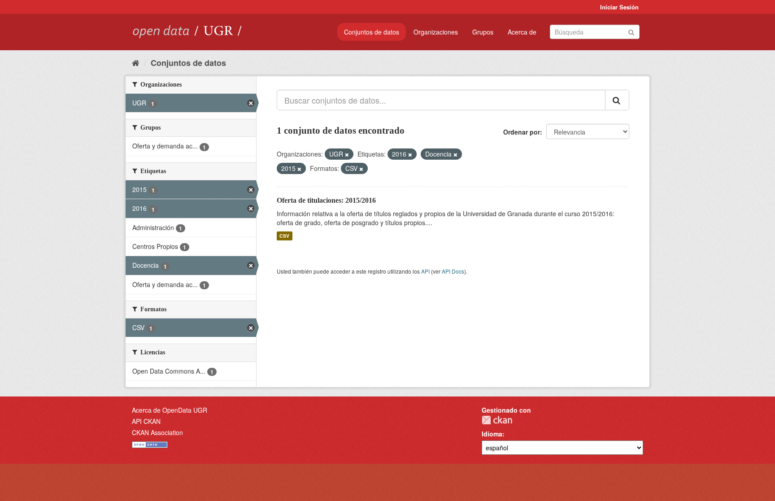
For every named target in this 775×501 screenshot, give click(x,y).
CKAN (497, 420)
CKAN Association (157, 432)
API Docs (453, 271)
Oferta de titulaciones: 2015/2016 (326, 200)
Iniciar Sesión (619, 7)
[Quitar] (347, 154)
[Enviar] (631, 31)
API (425, 271)
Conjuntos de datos (371, 31)
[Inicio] (135, 62)
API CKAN (146, 421)
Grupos (482, 31)
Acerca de (522, 31)
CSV (284, 235)
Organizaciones (436, 31)
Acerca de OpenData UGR (169, 409)
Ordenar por (521, 131)
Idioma (492, 433)
